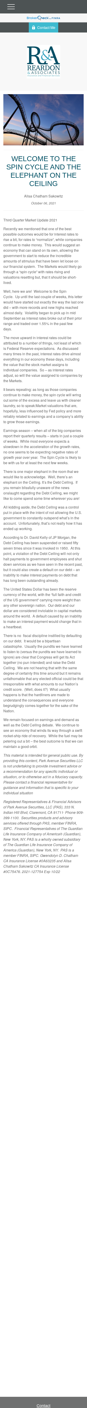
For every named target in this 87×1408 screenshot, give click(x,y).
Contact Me (46, 27)
